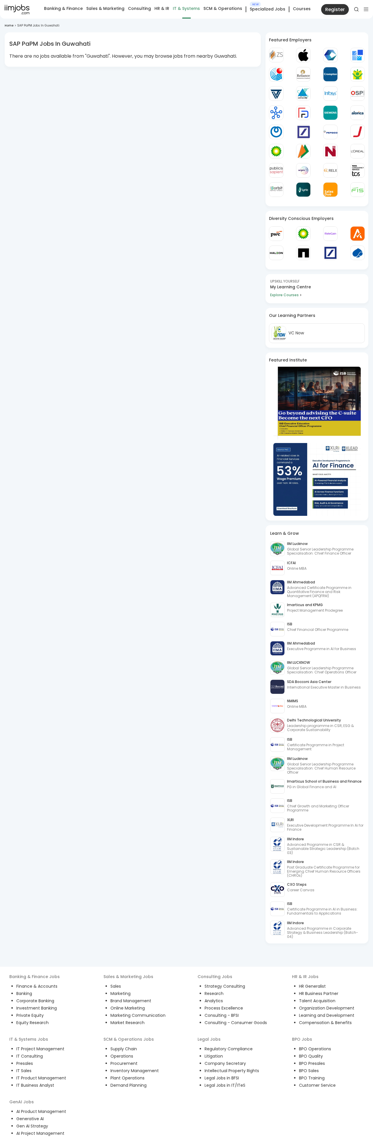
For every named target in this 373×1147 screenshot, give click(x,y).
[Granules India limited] (276, 74)
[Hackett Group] (357, 55)
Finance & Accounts (36, 986)
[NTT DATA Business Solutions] (276, 132)
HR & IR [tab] (161, 8)
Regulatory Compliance (229, 1049)
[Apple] (303, 55)
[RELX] (330, 170)
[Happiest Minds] (357, 74)
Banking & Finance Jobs (34, 977)
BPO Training (312, 1078)
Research (214, 993)
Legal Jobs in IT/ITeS (225, 1085)
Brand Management (130, 1001)
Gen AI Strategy (32, 1126)
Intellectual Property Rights (232, 1071)
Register (335, 9)
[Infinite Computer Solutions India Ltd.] (303, 93)
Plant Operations (127, 1078)
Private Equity (30, 1015)
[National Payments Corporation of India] (303, 151)
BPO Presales (312, 1063)
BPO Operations (315, 1049)
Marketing (120, 993)
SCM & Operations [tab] (222, 8)
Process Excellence (224, 1008)
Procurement (124, 1063)
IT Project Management (40, 1049)
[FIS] (357, 189)
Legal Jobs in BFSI (222, 1078)
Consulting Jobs (215, 977)
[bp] (276, 151)
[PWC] (276, 233)
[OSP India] (357, 93)
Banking (24, 993)
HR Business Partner (318, 993)
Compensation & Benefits (325, 1023)
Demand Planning (128, 1085)
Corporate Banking (35, 1001)
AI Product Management (41, 1111)
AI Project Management (40, 1133)
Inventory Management (134, 1071)
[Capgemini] (357, 253)
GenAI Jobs (21, 1102)
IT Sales (23, 1071)
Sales (115, 986)
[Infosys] (330, 93)
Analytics (214, 1001)
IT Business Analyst (35, 1085)
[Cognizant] (330, 55)
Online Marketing (127, 1008)
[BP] (303, 233)
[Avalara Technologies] (357, 233)
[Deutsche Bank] (303, 132)
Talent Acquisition (317, 1001)
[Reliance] (303, 74)
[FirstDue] (303, 112)
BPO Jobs (302, 1039)
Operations (121, 1056)
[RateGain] (330, 233)
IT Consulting (29, 1056)
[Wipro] (303, 170)
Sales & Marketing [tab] (105, 8)
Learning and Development (326, 1015)
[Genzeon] (276, 112)
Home (9, 25)
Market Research (127, 1023)
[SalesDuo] (330, 189)
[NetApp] (303, 253)
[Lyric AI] (303, 189)
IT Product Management (41, 1078)
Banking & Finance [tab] (63, 8)
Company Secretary (225, 1063)
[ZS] (276, 55)
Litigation (214, 1056)
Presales (24, 1063)
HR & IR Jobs (305, 977)
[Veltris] (276, 93)
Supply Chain (123, 1049)
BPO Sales (309, 1071)
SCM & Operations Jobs (128, 1039)
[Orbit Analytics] (276, 189)
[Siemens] (330, 112)
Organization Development (326, 1008)
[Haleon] (276, 253)
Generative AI (30, 1119)
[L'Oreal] (357, 151)
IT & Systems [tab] (186, 8)
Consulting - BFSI (222, 1015)
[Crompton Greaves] (330, 74)
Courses (302, 9)
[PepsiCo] (330, 132)
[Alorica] (357, 112)
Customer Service (317, 1085)
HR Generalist (312, 986)
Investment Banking (36, 1008)
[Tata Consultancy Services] (357, 170)
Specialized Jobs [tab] (267, 9)
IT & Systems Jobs (28, 1039)
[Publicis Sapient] (276, 170)
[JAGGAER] (357, 132)
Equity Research (32, 1023)
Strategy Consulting (225, 986)
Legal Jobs (209, 1039)
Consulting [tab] (139, 8)
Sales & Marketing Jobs (128, 977)
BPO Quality (311, 1056)
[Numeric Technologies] (330, 151)
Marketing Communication (138, 1015)
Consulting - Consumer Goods (236, 1023)
